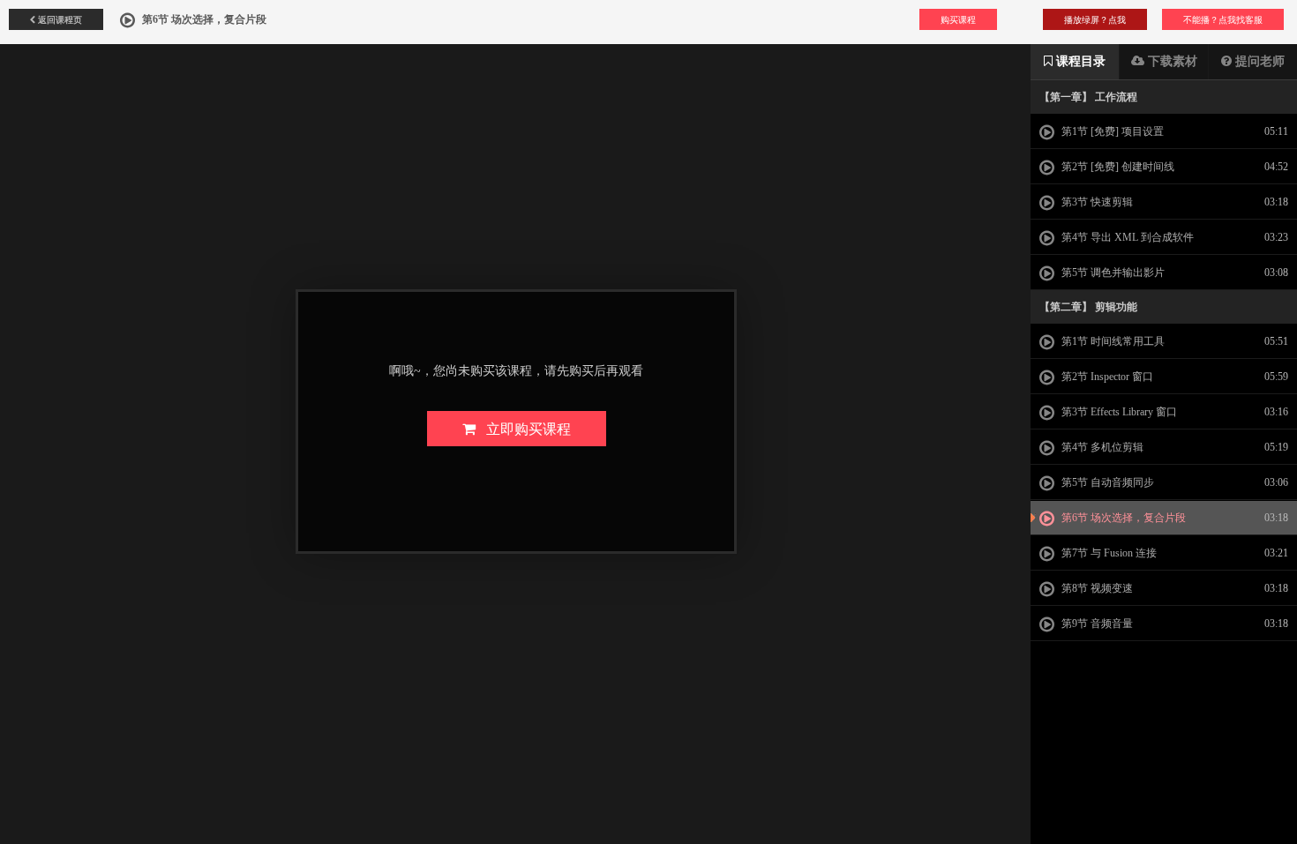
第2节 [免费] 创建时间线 (1116, 167)
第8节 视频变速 (1096, 588)
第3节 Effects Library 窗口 (1118, 412)
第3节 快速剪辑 (1096, 202)
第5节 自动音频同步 (1106, 482)
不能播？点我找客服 (1223, 19)
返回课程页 (58, 19)
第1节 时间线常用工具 (1112, 341)
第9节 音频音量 (1096, 623)
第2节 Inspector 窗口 (1106, 376)
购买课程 (958, 19)
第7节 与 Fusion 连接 (1108, 553)
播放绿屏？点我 (1095, 19)
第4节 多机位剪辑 (1101, 447)
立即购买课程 (523, 428)
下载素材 (1170, 61)
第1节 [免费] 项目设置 (1111, 131)
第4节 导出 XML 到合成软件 (1126, 237)
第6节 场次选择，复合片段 (1122, 518)
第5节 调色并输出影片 (1112, 272)
